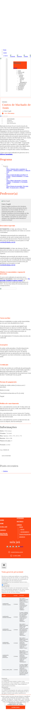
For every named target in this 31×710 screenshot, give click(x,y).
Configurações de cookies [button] (15, 704)
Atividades (21, 86)
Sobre (2, 520)
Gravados (22, 85)
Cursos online (21, 76)
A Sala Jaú (21, 72)
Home (19, 71)
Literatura (4, 101)
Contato (20, 89)
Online (21, 527)
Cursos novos (22, 78)
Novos (22, 529)
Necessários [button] (5, 583)
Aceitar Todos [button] (16, 707)
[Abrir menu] (6, 75)
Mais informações (11, 123)
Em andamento (23, 81)
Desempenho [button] (5, 687)
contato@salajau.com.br (7, 242)
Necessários (6, 585)
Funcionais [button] (4, 678)
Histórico (21, 88)
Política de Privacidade (4, 534)
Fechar (15, 68)
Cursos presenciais (25, 534)
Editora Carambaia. (6, 154)
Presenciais (22, 84)
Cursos (19, 525)
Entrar (3, 60)
